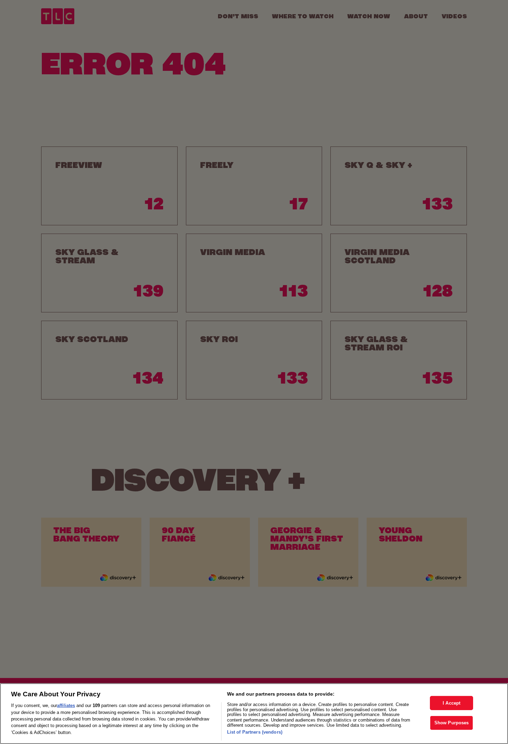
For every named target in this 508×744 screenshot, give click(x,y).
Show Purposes (451, 723)
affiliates (66, 705)
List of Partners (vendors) (254, 732)
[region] (254, 713)
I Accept (451, 703)
